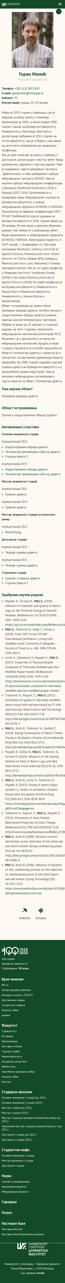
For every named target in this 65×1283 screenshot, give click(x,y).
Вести (5, 985)
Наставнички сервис (13, 1000)
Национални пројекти (14, 1186)
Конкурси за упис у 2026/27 (17, 995)
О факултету (9, 1031)
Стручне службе (11, 1051)
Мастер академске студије (17, 1160)
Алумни (6, 1015)
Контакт (6, 1081)
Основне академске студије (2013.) (22, 1102)
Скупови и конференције (16, 1181)
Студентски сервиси (13, 1005)
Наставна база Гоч (12, 1229)
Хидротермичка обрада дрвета (26, 447)
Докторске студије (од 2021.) (19, 1134)
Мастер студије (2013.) (15, 1112)
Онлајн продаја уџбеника (16, 990)
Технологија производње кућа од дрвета (32, 452)
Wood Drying (13, 532)
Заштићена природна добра (18, 1071)
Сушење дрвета (15, 494)
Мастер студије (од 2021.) (17, 1107)
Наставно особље (12, 1046)
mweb (40, 1273)
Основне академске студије (18, 1155)
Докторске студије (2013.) (17, 1139)
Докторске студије (13, 1165)
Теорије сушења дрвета (21, 552)
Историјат (8, 1036)
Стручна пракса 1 (16, 583)
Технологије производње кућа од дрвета (32, 474)
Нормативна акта (12, 1056)
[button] (60, 4)
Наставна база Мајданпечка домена (23, 1234)
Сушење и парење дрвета (22, 578)
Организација (9, 1041)
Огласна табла (10, 1010)
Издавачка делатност (14, 1061)
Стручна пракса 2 (16, 456)
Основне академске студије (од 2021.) (24, 1097)
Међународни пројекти (15, 1191)
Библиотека (8, 1066)
